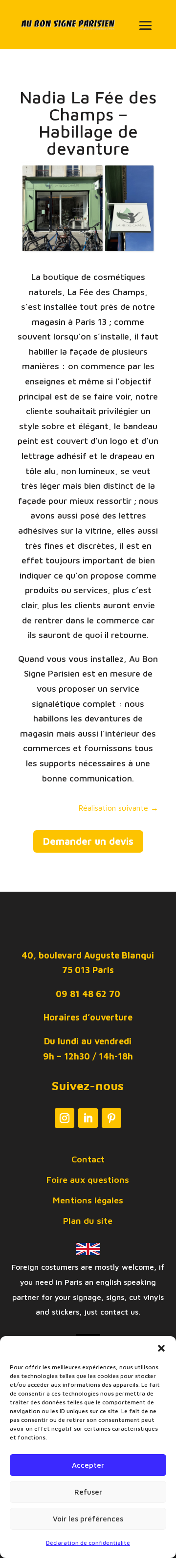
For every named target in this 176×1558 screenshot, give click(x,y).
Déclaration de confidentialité (88, 1542)
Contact (88, 1160)
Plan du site (87, 1222)
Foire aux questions (87, 1181)
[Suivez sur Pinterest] (111, 1118)
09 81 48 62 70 (88, 994)
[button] (161, 1348)
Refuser (88, 1492)
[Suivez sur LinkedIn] (88, 1118)
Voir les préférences (88, 1519)
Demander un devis (88, 841)
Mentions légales (88, 1201)
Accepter (88, 1465)
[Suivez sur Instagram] (64, 1118)
